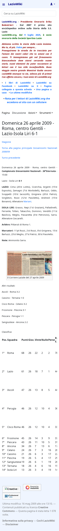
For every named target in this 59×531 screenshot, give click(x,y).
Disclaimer (11, 524)
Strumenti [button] (45, 112)
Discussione (19, 112)
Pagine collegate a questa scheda (27, 87)
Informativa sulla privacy (17, 520)
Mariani (27, 201)
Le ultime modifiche (21, 92)
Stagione (6, 141)
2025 (38, 34)
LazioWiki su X (28, 85)
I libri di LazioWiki (17, 82)
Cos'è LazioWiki (46, 520)
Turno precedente (11, 157)
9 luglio (29, 34)
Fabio (19, 47)
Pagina (6, 112)
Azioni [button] (31, 112)
